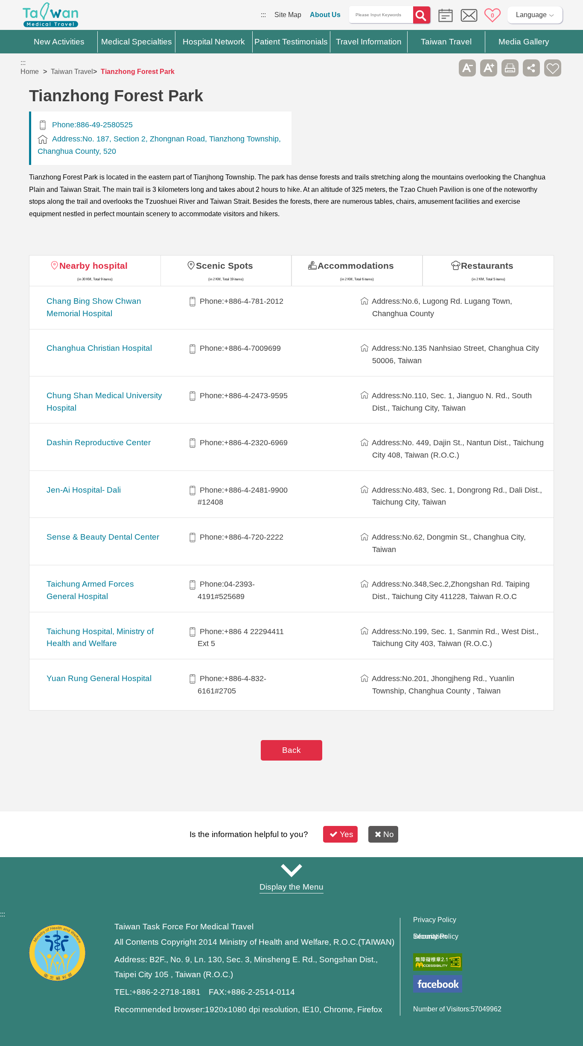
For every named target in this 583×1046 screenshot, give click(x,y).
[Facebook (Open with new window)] (437, 984)
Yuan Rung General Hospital (99, 678)
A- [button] (467, 67)
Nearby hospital (93, 265)
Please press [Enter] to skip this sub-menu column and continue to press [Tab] (446, 67)
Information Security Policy (435, 936)
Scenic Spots (224, 265)
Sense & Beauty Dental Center (103, 536)
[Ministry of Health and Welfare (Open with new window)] (57, 979)
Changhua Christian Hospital (99, 348)
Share (531, 67)
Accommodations (356, 265)
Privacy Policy (434, 920)
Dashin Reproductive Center (99, 442)
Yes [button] (346, 834)
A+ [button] (488, 67)
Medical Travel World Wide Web (50, 17)
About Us (325, 14)
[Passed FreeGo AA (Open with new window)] (437, 962)
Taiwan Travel (72, 71)
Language (531, 14)
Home (29, 71)
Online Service (469, 15)
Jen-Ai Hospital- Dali (84, 489)
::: (263, 14)
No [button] (388, 834)
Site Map (287, 14)
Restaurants (487, 265)
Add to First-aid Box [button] (552, 67)
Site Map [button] (291, 870)
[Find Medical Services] (443, 14)
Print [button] (510, 67)
